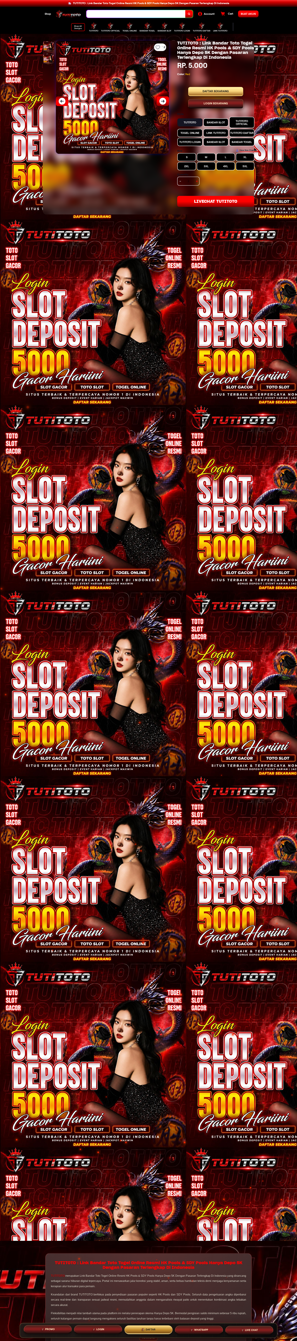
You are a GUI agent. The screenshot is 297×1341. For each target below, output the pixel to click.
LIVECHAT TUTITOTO (215, 201)
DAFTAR (151, 1329)
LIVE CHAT (251, 1329)
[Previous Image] (62, 101)
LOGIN (100, 1329)
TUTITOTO (58, 1275)
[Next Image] (163, 101)
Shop (48, 13)
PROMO (50, 1330)
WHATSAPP (201, 1329)
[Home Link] (69, 14)
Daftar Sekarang (216, 91)
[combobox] (135, 14)
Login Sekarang (216, 103)
